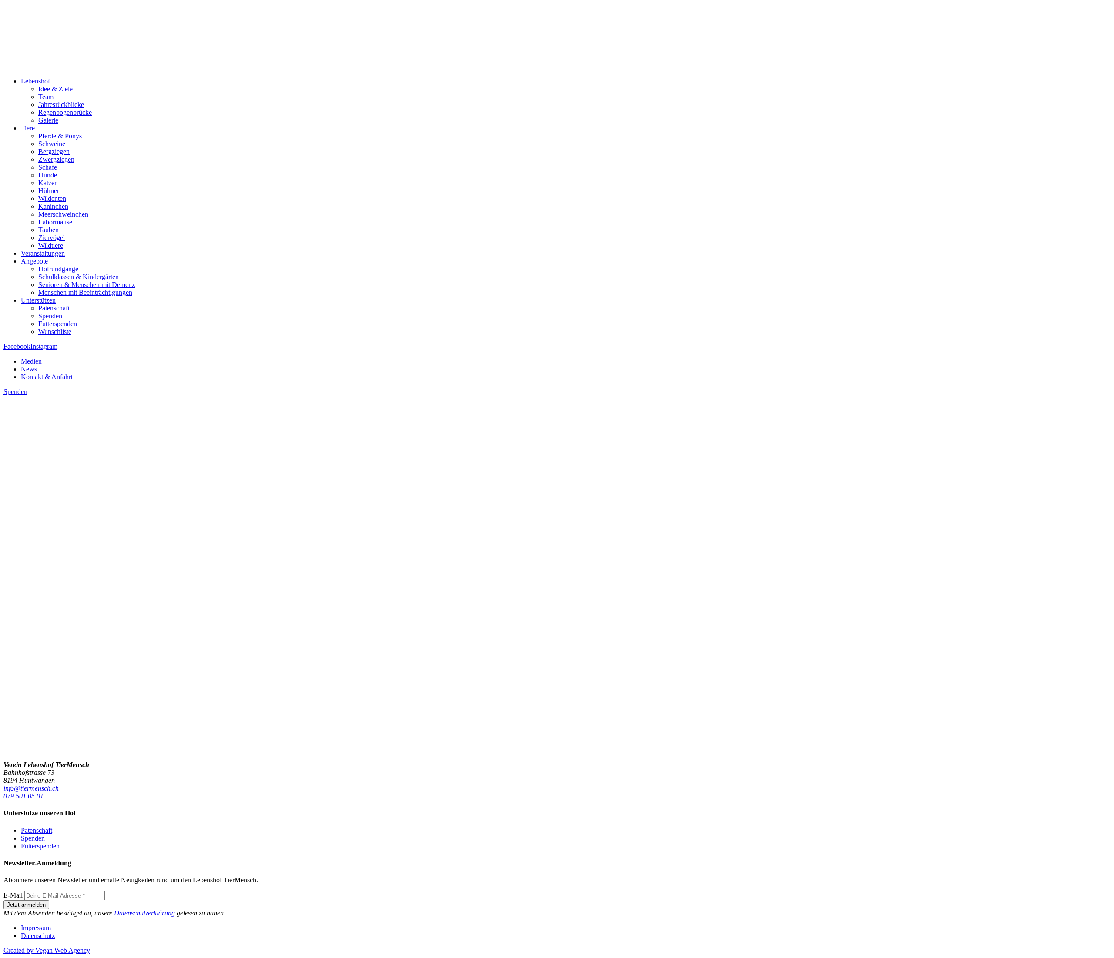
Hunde (47, 175)
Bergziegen (54, 151)
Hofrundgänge (58, 269)
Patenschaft (54, 308)
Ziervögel (51, 237)
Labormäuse (55, 222)
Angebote (34, 261)
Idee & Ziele (55, 89)
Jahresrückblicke (61, 104)
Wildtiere (50, 245)
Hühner (48, 190)
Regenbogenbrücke (65, 112)
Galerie (48, 120)
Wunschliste (54, 331)
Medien (31, 361)
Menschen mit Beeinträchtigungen (85, 292)
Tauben (48, 230)
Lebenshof (35, 81)
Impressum (36, 927)
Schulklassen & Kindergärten (78, 276)
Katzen (48, 183)
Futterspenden (57, 323)
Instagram (43, 346)
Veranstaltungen (43, 253)
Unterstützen (38, 300)
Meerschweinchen (63, 214)
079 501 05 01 (23, 796)
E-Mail (13, 895)
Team (46, 96)
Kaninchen (53, 206)
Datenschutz (38, 935)
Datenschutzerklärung (144, 913)
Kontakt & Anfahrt (47, 377)
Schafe (47, 167)
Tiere (28, 128)
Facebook (16, 346)
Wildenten (52, 198)
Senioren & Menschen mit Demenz (86, 284)
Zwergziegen (56, 159)
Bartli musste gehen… (47, 716)
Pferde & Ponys (60, 136)
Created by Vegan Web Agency (46, 950)
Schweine (51, 143)
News (29, 369)
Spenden (50, 316)
